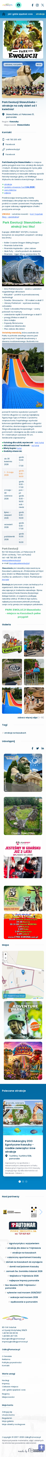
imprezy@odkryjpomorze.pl (15, 1341)
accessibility (41, 1447)
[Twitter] (42, 5)
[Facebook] (32, 5)
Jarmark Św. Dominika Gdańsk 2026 (24, 1271)
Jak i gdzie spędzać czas (14, 1389)
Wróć (39, 64)
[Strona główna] (3, 14)
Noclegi (5, 1380)
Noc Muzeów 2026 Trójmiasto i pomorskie (20, 1286)
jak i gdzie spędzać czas (20, 14)
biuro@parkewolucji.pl (19, 563)
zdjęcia (7, 193)
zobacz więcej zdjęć (31, 717)
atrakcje (40, 14)
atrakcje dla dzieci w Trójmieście (24, 1248)
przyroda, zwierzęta (15, 1103)
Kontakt (6, 1365)
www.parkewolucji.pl (11, 560)
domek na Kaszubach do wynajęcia (24, 1262)
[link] (32, 748)
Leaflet (40, 998)
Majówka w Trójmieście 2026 (24, 1276)
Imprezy (6, 1383)
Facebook (10, 144)
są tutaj (35, 445)
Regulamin (7, 1418)
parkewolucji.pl (13, 149)
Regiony (6, 1393)
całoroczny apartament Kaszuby (24, 1257)
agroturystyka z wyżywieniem (24, 1243)
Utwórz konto (8, 1415)
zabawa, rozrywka (13, 64)
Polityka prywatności (11, 1362)
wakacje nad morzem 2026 (24, 1297)
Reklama (6, 1359)
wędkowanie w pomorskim (24, 1302)
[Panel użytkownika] (18, 5)
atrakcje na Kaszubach (15, 733)
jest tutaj (39, 442)
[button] (23, 972)
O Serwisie (7, 1356)
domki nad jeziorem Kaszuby (24, 1266)
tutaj (19, 448)
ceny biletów (10, 190)
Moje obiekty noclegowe (13, 1424)
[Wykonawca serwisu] (30, 1450)
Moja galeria (8, 1421)
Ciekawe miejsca (10, 1386)
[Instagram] (37, 5)
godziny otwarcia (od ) (19, 187)
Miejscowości (8, 1397)
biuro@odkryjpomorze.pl (13, 1338)
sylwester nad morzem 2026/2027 (24, 1292)
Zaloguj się (7, 1412)
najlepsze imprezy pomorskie (24, 1280)
